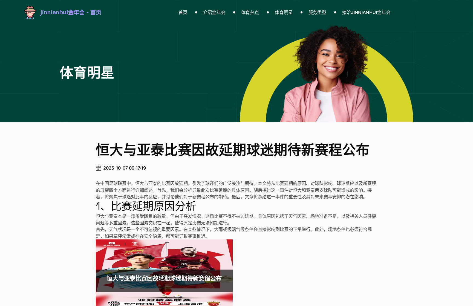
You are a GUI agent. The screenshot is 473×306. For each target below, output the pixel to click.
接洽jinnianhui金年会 (366, 12)
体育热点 (250, 12)
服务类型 (317, 12)
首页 (183, 12)
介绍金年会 (214, 12)
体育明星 (284, 12)
